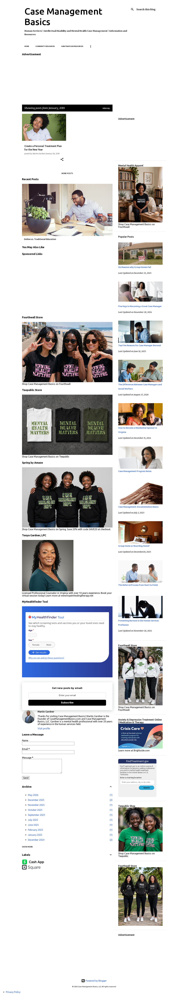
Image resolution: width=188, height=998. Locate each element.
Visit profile (44, 728)
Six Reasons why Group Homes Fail (134, 267)
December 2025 (36, 800)
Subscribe (67, 702)
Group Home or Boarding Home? (134, 546)
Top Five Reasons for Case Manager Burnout (139, 345)
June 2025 (33, 825)
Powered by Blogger (96, 980)
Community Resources (45, 46)
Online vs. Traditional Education (40, 239)
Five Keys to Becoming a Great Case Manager (140, 306)
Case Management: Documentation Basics (138, 507)
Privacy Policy (13, 992)
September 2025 (36, 815)
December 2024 (36, 839)
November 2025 (36, 805)
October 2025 (35, 810)
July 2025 (33, 820)
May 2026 (33, 795)
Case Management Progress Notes (134, 471)
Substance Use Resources (72, 46)
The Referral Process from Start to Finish (138, 585)
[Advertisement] (67, 79)
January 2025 (35, 834)
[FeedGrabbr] (105, 234)
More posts (67, 173)
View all (106, 108)
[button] (62, 160)
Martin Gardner (46, 711)
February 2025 (35, 830)
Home (26, 46)
